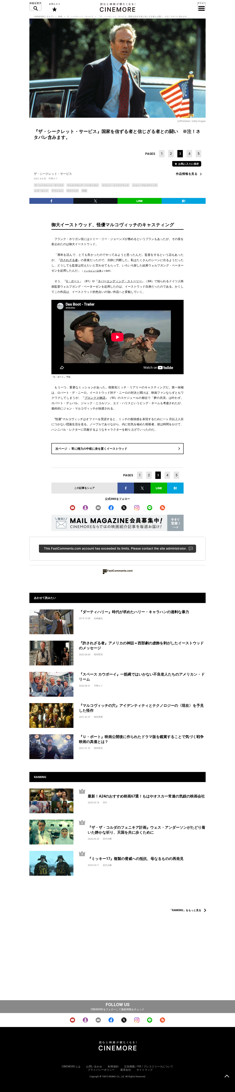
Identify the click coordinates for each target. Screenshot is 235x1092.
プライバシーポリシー (101, 1069)
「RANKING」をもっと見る (185, 910)
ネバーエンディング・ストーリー (120, 281)
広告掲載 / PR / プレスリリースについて (148, 1066)
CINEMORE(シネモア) (43, 16)
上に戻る (227, 1076)
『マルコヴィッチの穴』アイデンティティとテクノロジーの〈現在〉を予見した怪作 (141, 708)
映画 (60, 16)
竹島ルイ (53, 178)
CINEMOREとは (71, 1066)
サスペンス (72, 190)
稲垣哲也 (98, 654)
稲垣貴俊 (98, 717)
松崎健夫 (98, 618)
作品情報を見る (187, 174)
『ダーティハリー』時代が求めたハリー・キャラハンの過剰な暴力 (134, 612)
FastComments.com (120, 570)
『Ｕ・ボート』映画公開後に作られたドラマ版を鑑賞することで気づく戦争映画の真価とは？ (141, 739)
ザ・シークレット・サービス (80, 16)
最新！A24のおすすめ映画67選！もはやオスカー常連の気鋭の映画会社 (146, 796)
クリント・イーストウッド (115, 185)
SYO (105, 802)
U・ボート (73, 281)
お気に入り (54, 7)
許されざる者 (69, 260)
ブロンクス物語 (94, 398)
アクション (57, 190)
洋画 (84, 190)
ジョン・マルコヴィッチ (145, 185)
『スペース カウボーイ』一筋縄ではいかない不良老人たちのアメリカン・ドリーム (142, 676)
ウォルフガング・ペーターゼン (82, 185)
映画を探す (35, 6)
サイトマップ (145, 1069)
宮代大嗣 (107, 838)
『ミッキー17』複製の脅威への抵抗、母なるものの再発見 (136, 858)
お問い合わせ (94, 1066)
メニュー (201, 6)
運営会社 (125, 1069)
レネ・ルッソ (41, 190)
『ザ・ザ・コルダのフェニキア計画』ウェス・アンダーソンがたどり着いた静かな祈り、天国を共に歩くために (146, 830)
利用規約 (113, 1066)
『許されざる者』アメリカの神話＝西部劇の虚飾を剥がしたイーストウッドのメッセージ (141, 645)
